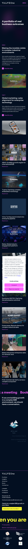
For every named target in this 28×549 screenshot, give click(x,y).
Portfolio (4, 477)
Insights (4, 479)
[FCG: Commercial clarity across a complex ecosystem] (14, 369)
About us (4, 481)
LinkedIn (4, 488)
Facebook (5, 490)
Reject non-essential (14, 289)
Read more (5, 166)
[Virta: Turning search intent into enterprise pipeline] (14, 207)
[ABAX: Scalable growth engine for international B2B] (14, 152)
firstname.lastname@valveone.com (12, 500)
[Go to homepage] (8, 473)
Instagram (5, 492)
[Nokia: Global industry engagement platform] (14, 234)
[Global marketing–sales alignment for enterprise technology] (14, 128)
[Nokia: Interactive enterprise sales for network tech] (14, 342)
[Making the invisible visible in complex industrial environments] (14, 81)
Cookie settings (14, 281)
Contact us (5, 485)
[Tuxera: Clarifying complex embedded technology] (14, 179)
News (3, 483)
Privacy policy (6, 525)
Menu (24, 3)
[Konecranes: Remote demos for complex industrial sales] (14, 315)
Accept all (14, 285)
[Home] (8, 3)
